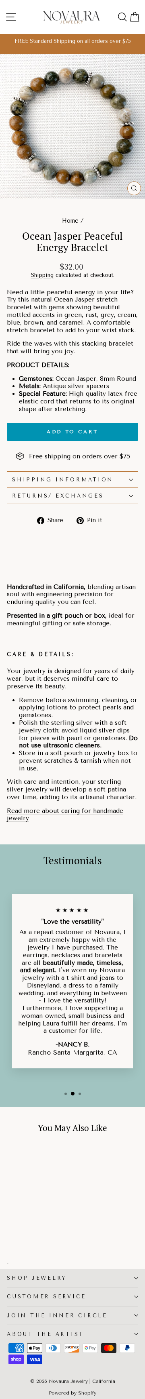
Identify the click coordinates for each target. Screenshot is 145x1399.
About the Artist (45, 1334)
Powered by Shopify (72, 1393)
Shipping (42, 275)
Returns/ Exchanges (58, 496)
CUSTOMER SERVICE (46, 1296)
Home (70, 220)
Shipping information (63, 480)
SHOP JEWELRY (36, 1278)
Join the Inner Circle (57, 1315)
